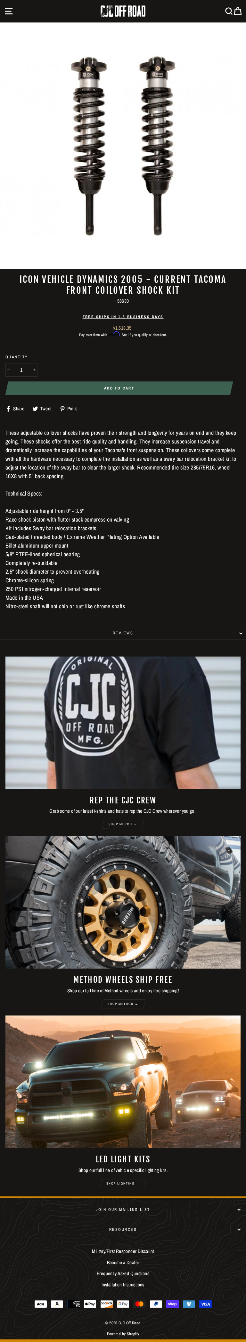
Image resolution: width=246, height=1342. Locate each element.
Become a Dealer (123, 1262)
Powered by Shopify (123, 1334)
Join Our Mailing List (123, 1209)
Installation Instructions (123, 1284)
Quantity (16, 357)
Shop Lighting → (123, 1183)
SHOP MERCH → (123, 824)
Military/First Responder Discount (123, 1251)
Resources (123, 1229)
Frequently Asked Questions (123, 1273)
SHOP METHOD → (123, 1004)
